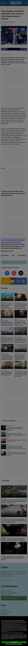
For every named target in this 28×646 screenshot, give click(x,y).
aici (13, 628)
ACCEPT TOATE (14, 642)
